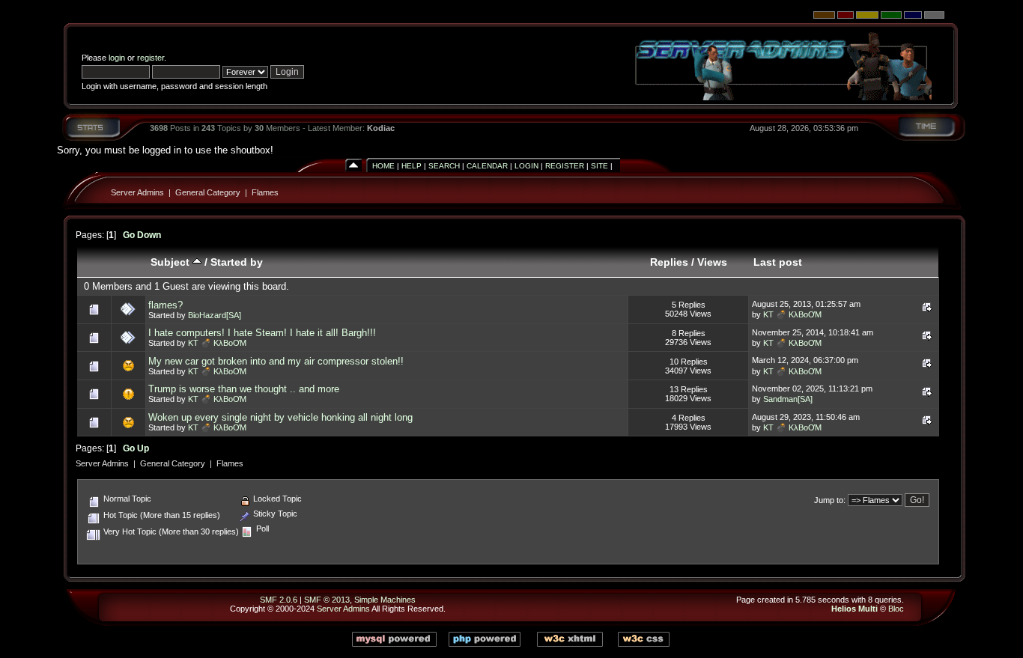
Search (444, 166)
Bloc (896, 608)
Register (564, 166)
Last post (777, 262)
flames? (165, 305)
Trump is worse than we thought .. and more (243, 389)
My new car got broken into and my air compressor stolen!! (276, 361)
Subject (171, 262)
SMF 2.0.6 (278, 599)
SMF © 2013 (327, 599)
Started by (236, 262)
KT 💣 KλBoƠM (792, 314)
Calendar (487, 166)
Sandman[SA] (788, 399)
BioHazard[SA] (214, 315)
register (150, 57)
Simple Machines (385, 599)
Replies (669, 262)
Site (599, 166)
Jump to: (830, 500)
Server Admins (137, 192)
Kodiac (381, 128)
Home (383, 166)
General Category (207, 192)
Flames (265, 192)
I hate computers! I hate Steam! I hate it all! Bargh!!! (262, 332)
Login (526, 166)
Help (411, 166)
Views (712, 262)
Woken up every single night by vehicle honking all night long (280, 417)
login (117, 57)
